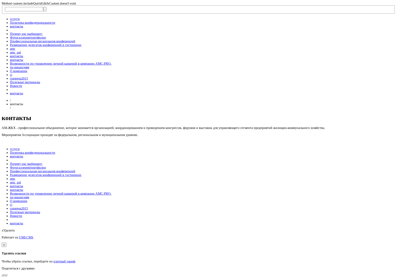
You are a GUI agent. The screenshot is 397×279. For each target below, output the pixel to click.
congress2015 (19, 78)
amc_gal (15, 52)
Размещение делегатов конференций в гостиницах (45, 45)
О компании (18, 71)
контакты (16, 26)
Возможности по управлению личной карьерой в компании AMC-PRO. (60, 63)
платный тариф (64, 261)
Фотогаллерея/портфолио (28, 37)
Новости (16, 86)
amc (12, 48)
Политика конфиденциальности (32, 22)
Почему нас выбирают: (26, 34)
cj (11, 74)
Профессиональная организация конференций (42, 41)
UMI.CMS (26, 237)
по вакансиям (19, 67)
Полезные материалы (25, 82)
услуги (15, 19)
